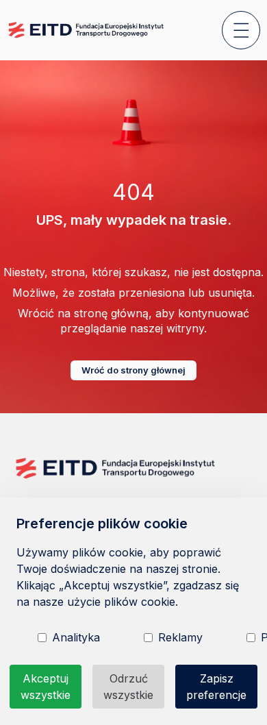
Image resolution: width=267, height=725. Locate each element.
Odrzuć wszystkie (128, 687)
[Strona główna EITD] (87, 30)
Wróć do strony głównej (133, 370)
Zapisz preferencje (216, 687)
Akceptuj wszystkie (46, 687)
